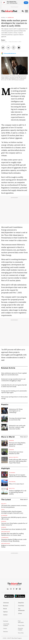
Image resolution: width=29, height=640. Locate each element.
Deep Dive (21, 602)
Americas (11, 17)
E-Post (20, 613)
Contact (5, 628)
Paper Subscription (21, 621)
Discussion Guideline (20, 629)
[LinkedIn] (7, 589)
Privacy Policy (21, 625)
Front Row (21, 605)
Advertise (5, 631)
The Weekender (21, 609)
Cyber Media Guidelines (6, 624)
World (3, 17)
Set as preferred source (10, 53)
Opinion (5, 611)
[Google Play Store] (20, 596)
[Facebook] (13, 589)
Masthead (5, 621)
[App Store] (9, 596)
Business (5, 605)
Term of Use (21, 633)
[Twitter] (16, 589)
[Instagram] (11, 589)
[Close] (1, 2)
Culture (5, 614)
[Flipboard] (20, 589)
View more (23, 436)
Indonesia (6, 602)
